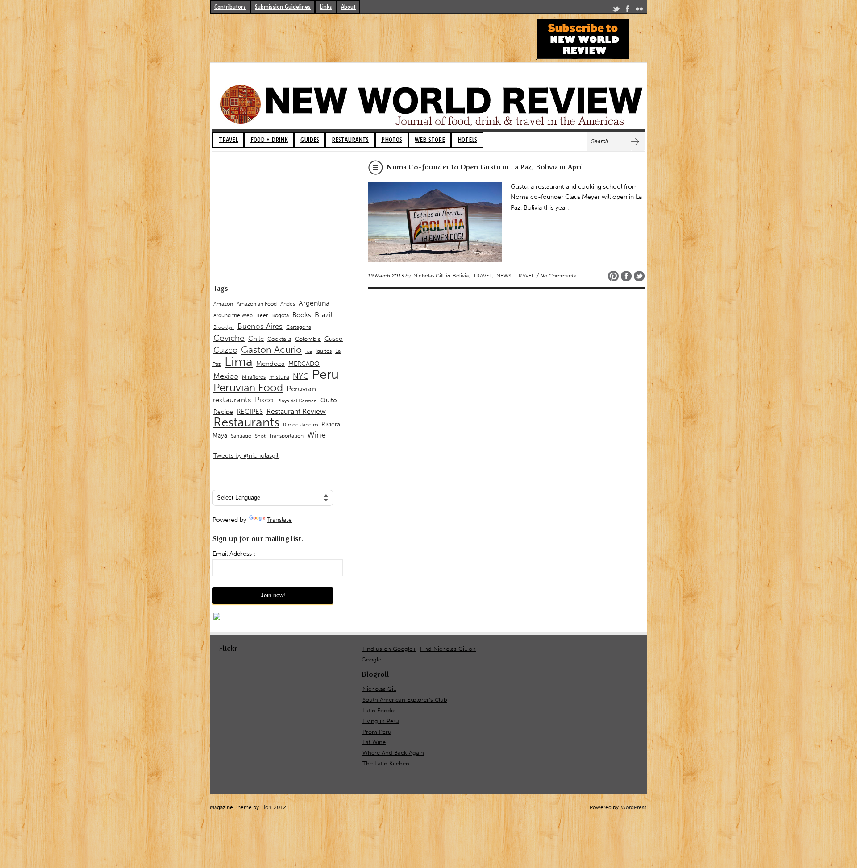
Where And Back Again (393, 752)
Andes (287, 303)
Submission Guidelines (283, 7)
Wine (316, 435)
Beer (262, 315)
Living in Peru (380, 721)
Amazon (223, 304)
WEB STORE (430, 139)
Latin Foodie (378, 710)
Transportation (286, 435)
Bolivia (461, 276)
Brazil (324, 314)
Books (301, 315)
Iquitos (324, 351)
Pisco (264, 399)
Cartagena (298, 326)
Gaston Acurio (271, 349)
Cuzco (225, 350)
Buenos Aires (260, 326)
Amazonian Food (257, 304)
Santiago (241, 436)
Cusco (333, 339)
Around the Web (233, 315)
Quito (328, 400)
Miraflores (254, 377)
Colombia (308, 338)
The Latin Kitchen (385, 763)
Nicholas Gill (428, 276)
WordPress (633, 807)
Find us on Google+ (389, 648)
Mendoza (270, 364)
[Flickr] (639, 10)
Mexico (225, 376)
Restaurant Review (296, 411)
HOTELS (467, 139)
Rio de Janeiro (300, 424)
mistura (279, 376)
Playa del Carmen (297, 401)
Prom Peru (376, 731)
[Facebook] (627, 10)
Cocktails (279, 338)
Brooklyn (223, 327)
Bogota (280, 315)
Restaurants (246, 422)
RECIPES (250, 412)
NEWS (503, 276)
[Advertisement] (372, 39)
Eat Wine (374, 742)
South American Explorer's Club (404, 699)
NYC (300, 376)
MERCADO (304, 364)
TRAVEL (228, 139)
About (348, 7)
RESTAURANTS (350, 139)
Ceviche (229, 338)
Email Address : (233, 554)
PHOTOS (391, 139)
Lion (266, 807)
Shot (260, 436)
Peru (325, 374)
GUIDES (309, 139)
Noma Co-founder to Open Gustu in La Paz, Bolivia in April (485, 167)
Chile (256, 339)
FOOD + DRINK (269, 139)
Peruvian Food (248, 387)
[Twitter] (616, 10)
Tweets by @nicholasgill (246, 455)
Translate (279, 520)
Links (326, 7)
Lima (239, 361)
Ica (308, 351)
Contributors (230, 7)
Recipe (223, 412)
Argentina (314, 303)
